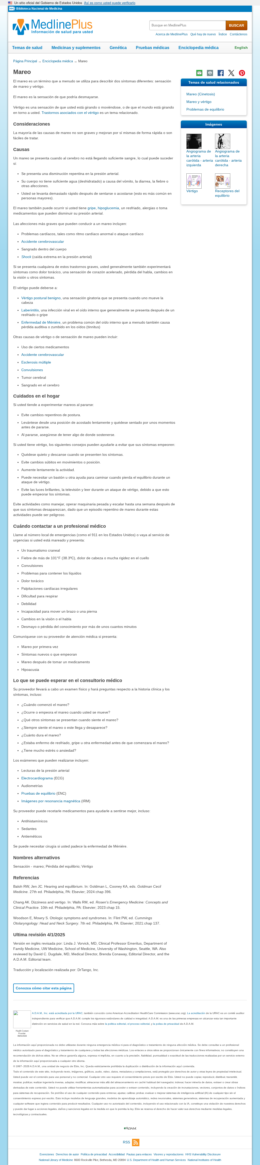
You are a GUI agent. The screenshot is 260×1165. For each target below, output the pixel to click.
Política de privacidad (94, 1154)
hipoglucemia (108, 208)
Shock (26, 257)
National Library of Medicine (56, 1159)
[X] (231, 73)
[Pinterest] (242, 73)
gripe (92, 208)
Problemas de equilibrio (205, 109)
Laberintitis (30, 310)
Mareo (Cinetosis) (200, 94)
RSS (126, 1142)
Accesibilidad (117, 1154)
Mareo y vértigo (199, 102)
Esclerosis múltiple (36, 362)
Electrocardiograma (37, 778)
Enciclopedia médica (198, 48)
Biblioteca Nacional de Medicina (39, 8)
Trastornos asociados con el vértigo (70, 113)
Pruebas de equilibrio (38, 793)
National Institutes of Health (204, 1159)
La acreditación (196, 1013)
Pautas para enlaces (139, 1154)
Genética (118, 48)
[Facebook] (220, 73)
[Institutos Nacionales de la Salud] (12, 8)
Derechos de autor (67, 1154)
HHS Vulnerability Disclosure (203, 1154)
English (241, 48)
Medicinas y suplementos (76, 48)
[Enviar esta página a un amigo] (199, 73)
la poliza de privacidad (166, 1023)
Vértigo (192, 191)
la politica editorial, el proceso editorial (127, 1023)
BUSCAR (236, 25)
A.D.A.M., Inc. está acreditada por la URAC (57, 1013)
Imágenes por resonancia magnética (50, 801)
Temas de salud (27, 48)
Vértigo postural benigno (41, 298)
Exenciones (47, 1154)
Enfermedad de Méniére (40, 322)
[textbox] (187, 25)
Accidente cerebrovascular (42, 241)
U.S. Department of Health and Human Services (156, 1159)
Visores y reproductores (169, 1154)
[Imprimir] (210, 73)
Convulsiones (32, 370)
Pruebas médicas (152, 48)
